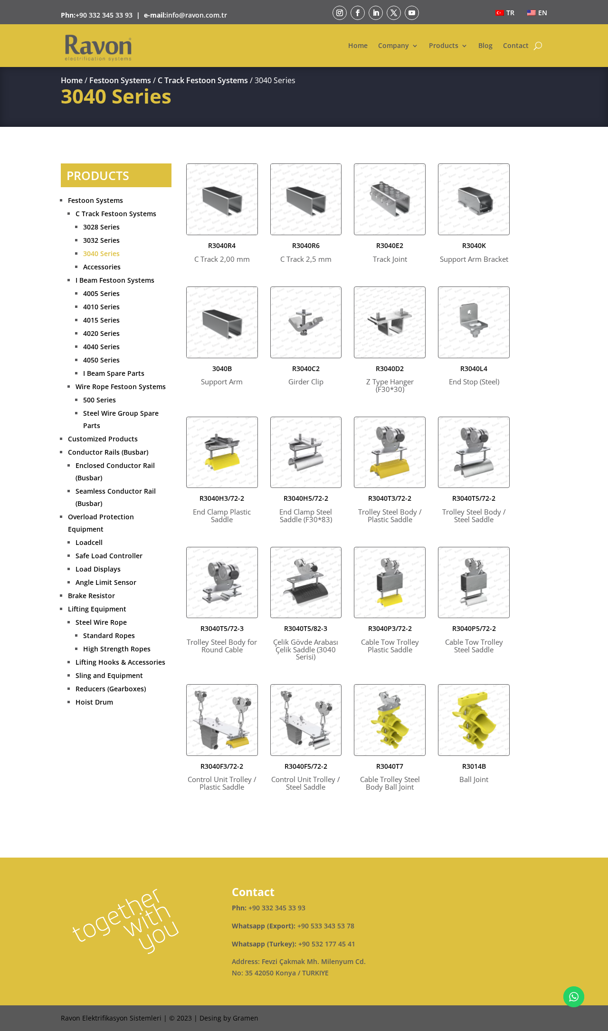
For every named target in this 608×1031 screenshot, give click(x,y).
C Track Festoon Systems (203, 80)
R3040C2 (305, 375)
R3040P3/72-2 (390, 639)
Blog (485, 45)
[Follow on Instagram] (339, 13)
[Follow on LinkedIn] (376, 13)
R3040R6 (306, 252)
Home (358, 45)
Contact (516, 45)
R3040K (474, 252)
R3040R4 (222, 252)
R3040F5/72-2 (305, 777)
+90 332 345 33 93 (104, 14)
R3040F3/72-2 (222, 777)
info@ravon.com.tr (196, 14)
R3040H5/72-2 (305, 509)
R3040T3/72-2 (390, 509)
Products (443, 45)
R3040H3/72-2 (222, 509)
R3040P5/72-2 (474, 639)
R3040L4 (474, 375)
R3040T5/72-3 (222, 639)
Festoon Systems (120, 80)
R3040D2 (390, 379)
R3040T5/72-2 (474, 509)
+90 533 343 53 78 (325, 925)
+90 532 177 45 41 (326, 943)
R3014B (473, 773)
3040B (222, 375)
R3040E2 (390, 252)
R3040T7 (390, 777)
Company (393, 45)
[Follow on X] (394, 13)
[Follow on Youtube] (412, 13)
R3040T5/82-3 (305, 643)
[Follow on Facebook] (358, 13)
